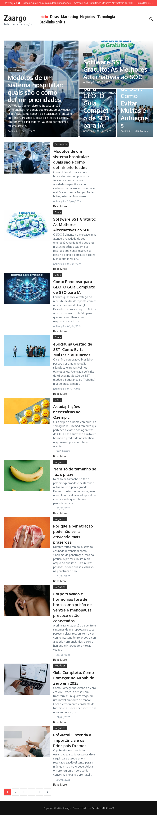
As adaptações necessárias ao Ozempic (66, 412)
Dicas (54, 16)
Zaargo (15, 17)
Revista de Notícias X (103, 808)
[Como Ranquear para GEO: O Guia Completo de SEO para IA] (27, 288)
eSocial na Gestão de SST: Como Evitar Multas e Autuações (134, 95)
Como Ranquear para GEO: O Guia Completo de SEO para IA (97, 99)
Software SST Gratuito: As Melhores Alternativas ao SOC (115, 69)
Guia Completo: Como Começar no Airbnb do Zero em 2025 (73, 678)
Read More (60, 206)
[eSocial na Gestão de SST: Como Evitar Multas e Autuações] (27, 350)
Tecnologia (106, 16)
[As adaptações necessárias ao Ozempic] (27, 411)
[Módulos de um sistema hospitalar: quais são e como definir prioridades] (27, 158)
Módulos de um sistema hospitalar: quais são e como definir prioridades (36, 89)
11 (39, 792)
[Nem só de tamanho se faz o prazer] (27, 475)
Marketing (69, 16)
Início (43, 16)
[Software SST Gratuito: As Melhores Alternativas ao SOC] (27, 225)
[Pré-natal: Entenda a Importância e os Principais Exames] (27, 741)
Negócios (87, 16)
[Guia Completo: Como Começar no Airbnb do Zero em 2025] (27, 679)
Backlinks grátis (52, 22)
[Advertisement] (132, 166)
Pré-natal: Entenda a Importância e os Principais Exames (72, 740)
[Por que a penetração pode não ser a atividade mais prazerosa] (27, 532)
